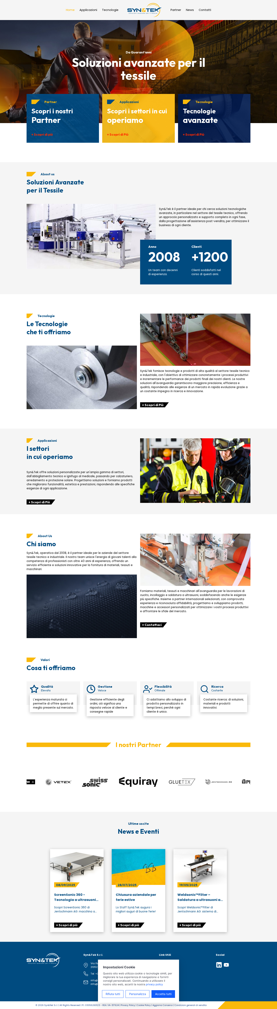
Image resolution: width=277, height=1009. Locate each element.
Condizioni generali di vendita (191, 1005)
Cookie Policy (144, 1005)
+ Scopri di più (42, 134)
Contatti (205, 10)
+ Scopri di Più (117, 134)
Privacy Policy (128, 1005)
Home (70, 10)
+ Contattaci (152, 625)
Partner (176, 10)
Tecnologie (110, 10)
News (190, 10)
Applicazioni (88, 10)
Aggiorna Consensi (162, 1005)
